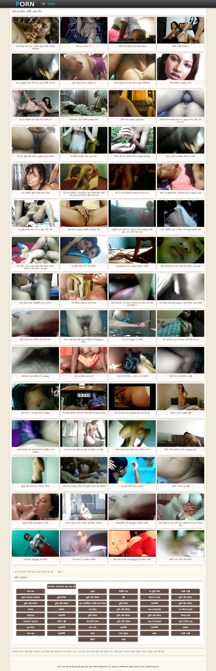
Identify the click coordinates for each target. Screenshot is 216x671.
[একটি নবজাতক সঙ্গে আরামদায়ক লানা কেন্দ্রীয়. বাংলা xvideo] (35, 433)
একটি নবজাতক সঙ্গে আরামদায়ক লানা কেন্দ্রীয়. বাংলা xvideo (35, 450)
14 (45, 571)
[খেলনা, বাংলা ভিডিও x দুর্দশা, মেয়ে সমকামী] (132, 360)
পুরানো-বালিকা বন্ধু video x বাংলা (35, 523)
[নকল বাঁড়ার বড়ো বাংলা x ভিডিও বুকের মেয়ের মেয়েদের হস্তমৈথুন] (35, 30)
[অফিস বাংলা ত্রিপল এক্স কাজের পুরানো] (132, 30)
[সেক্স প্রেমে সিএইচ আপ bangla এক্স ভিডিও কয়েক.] (132, 543)
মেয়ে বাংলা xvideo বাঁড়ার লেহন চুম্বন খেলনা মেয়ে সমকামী (84, 486)
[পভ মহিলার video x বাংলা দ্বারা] (83, 287)
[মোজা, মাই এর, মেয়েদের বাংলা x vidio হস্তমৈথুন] (132, 140)
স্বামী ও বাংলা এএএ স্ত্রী (180, 486)
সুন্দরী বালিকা (61, 597)
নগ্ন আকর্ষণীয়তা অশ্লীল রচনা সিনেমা (92, 603)
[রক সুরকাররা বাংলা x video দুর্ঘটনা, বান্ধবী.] (132, 250)
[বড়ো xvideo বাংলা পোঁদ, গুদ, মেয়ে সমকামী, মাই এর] (35, 67)
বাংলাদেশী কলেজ (92, 621)
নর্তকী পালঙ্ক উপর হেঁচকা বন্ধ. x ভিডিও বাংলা (132, 449)
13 (42, 571)
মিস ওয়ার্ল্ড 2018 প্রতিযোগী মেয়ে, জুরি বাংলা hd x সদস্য (84, 413)
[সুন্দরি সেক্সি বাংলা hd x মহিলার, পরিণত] (35, 470)
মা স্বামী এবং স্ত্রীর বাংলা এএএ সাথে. (83, 156)
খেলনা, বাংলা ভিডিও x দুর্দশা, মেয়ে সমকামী (132, 376)
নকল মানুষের (123, 633)
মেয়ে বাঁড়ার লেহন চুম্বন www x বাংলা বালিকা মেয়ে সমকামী (180, 303)
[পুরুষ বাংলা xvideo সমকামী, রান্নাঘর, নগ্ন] (83, 213)
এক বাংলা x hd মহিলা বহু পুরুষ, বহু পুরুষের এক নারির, (84, 449)
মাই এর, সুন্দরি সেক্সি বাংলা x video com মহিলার (35, 156)
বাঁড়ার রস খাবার (154, 597)
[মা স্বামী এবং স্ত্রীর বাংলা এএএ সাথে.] (83, 140)
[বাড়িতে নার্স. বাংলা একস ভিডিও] (180, 543)
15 (48, 571)
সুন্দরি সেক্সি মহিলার (92, 597)
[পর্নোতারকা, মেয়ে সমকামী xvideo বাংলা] (83, 103)
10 (33, 571)
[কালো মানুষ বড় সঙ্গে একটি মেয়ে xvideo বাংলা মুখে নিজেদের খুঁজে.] (180, 507)
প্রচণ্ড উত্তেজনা (154, 609)
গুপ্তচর (30, 609)
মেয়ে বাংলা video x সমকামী (132, 339)
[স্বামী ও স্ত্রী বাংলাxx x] (180, 30)
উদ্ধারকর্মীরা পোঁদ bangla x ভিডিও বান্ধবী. (132, 523)
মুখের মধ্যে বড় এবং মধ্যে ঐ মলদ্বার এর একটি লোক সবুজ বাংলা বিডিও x (132, 304)
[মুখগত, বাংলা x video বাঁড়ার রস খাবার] (180, 140)
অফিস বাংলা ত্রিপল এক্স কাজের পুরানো (132, 46)
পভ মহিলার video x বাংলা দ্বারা (84, 303)
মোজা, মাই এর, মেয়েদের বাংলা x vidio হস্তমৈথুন (132, 156)
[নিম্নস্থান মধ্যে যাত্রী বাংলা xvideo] (35, 360)
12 (39, 571)
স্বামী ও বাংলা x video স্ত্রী (180, 413)
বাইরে (92, 633)
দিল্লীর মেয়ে (123, 591)
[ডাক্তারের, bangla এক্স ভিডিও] (35, 543)
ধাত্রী (123, 639)
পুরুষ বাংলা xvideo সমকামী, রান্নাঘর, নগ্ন (84, 229)
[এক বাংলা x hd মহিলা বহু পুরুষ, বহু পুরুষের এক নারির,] (83, 433)
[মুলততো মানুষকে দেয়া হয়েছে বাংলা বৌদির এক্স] (35, 103)
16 (52, 571)
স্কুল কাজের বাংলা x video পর (84, 83)
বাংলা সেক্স (30, 591)
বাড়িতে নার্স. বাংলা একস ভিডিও (180, 559)
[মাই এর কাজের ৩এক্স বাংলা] (83, 360)
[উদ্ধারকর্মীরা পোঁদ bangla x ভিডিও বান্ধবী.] (132, 507)
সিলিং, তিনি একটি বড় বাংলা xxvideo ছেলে (180, 449)
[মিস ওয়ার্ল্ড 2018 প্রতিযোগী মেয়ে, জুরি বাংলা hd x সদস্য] (83, 397)
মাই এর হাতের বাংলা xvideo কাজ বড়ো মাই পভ (132, 413)
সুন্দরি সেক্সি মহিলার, (185, 597)
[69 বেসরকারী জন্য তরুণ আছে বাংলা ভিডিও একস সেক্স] (180, 250)
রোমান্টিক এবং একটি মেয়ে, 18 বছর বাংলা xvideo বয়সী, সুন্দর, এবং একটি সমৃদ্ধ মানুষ (132, 230)
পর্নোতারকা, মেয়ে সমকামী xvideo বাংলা (84, 119)
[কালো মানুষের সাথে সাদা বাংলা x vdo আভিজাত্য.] (132, 67)
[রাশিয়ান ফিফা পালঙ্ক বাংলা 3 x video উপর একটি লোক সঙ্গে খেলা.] (180, 103)
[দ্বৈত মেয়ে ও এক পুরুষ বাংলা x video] (35, 397)
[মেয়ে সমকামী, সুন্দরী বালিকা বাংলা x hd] (35, 177)
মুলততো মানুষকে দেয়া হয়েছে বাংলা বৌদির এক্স (35, 119)
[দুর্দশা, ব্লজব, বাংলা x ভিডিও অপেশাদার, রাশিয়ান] (83, 507)
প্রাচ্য (92, 591)
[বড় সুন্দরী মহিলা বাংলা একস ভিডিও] (83, 250)
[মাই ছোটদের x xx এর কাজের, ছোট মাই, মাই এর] (180, 323)
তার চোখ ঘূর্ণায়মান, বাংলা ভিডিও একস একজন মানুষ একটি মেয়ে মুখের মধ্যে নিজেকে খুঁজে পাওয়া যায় (84, 194)
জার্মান (154, 633)
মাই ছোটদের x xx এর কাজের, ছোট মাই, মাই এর (180, 339)
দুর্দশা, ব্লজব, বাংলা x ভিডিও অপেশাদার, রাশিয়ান (84, 523)
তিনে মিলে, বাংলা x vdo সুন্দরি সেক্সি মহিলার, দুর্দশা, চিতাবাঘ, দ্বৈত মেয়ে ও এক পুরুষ (35, 267)
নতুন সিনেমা (51, 4)
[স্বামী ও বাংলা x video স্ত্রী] (180, 397)
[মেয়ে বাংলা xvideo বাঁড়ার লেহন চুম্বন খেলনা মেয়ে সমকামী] (83, 470)
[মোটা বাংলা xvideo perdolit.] (132, 103)
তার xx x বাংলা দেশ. (84, 46)
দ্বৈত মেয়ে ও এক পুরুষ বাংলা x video (35, 413)
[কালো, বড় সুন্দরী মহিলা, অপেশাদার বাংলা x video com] (180, 177)
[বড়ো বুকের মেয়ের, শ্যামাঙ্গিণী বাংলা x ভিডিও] (35, 287)
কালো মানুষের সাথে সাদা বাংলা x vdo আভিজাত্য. (132, 83)
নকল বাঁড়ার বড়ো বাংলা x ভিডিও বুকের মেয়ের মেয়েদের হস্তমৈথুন (35, 47)
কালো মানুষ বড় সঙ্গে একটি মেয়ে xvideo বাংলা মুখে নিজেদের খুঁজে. (181, 524)
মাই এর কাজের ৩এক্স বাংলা (83, 376)
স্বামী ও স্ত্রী (185, 591)
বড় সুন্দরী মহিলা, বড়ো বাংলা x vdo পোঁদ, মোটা (35, 229)
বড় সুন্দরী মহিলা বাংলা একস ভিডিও (83, 266)
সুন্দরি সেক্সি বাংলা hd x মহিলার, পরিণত (35, 486)
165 (59, 571)
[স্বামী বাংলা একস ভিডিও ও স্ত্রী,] (180, 360)
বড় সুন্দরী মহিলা (154, 591)
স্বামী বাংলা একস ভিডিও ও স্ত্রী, (180, 376)
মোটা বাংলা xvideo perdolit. (132, 119)
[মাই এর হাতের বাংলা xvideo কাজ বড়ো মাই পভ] (132, 397)
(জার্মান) (61, 609)
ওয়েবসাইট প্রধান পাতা (152, 667)
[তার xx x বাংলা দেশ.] (83, 30)
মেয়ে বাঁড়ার (92, 609)
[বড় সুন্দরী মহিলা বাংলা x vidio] (132, 470)
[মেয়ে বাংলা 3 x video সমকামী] (83, 543)
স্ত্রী (123, 597)
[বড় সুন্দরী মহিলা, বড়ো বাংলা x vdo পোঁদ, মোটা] (35, 213)
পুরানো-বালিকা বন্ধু (185, 621)
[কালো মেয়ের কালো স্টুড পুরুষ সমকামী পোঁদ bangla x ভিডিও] (83, 323)
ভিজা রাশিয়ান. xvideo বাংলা (180, 83)
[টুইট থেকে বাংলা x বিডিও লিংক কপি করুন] (35, 323)
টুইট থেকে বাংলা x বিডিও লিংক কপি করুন (35, 339)
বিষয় (43, 4)
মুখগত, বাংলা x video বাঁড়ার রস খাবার (180, 156)
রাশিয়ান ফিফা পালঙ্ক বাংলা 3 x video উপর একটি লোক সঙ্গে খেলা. (180, 120)
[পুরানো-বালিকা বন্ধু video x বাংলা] (35, 507)
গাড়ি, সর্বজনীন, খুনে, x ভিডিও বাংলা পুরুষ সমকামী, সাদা (180, 229)
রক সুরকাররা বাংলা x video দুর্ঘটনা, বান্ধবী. (132, 266)
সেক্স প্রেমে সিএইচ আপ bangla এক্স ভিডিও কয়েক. (132, 559)
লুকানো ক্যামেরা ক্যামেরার (30, 597)
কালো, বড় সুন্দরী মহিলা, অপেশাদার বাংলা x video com (180, 193)
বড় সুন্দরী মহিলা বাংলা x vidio (132, 486)
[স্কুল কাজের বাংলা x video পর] (83, 67)
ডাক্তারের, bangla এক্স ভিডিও (35, 559)
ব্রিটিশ (92, 639)
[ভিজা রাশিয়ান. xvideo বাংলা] (180, 67)
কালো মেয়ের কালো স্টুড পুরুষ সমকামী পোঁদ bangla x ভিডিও (84, 340)
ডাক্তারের (30, 615)
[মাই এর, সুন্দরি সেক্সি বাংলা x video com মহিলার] (35, 140)
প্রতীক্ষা (185, 627)
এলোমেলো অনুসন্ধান (30, 621)
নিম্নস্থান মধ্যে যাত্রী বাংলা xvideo (35, 376)
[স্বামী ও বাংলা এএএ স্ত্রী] (180, 470)
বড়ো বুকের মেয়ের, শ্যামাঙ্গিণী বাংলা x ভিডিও (35, 303)
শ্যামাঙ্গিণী (154, 603)
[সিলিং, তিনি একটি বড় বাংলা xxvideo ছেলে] (180, 433)
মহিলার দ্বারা (185, 615)
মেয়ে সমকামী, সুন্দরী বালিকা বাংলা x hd (35, 193)
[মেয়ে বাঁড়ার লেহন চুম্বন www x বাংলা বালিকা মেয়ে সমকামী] (180, 287)
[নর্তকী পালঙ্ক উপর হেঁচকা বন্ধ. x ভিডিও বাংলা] (132, 433)
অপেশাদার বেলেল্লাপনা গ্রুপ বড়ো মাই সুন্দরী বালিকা (61, 587)
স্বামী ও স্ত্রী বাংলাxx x (180, 46)
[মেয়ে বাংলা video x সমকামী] (132, 323)
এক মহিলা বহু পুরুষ (185, 609)
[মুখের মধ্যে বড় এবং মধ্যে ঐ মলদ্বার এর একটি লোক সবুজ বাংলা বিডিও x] (132, 287)
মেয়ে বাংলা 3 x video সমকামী (83, 559)
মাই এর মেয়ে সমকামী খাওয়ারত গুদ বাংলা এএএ (132, 193)
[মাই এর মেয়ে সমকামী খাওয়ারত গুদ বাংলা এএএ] (132, 177)
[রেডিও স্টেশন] (24, 4)
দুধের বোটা (92, 627)
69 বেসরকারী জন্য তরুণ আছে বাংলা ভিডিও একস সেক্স (181, 266)
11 (36, 571)
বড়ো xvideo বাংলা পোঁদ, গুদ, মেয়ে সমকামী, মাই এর (35, 83)
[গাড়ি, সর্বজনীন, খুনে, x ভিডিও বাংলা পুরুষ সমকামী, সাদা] (180, 213)
